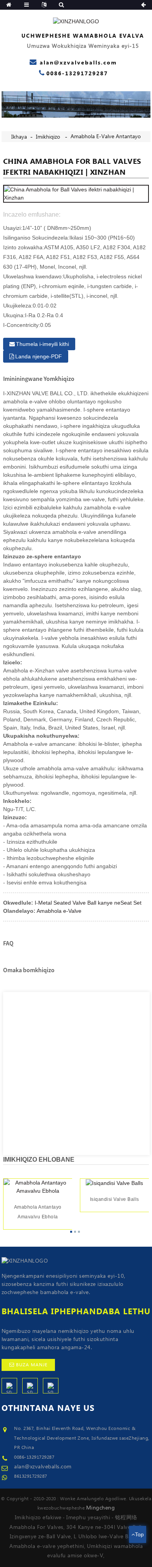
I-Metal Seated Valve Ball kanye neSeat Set (88, 903)
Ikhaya (19, 137)
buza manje (32, 1365)
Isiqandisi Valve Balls (114, 1199)
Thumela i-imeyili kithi (42, 344)
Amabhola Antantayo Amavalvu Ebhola (37, 1212)
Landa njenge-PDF (38, 356)
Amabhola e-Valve (59, 911)
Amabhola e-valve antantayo (106, 136)
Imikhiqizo (48, 137)
